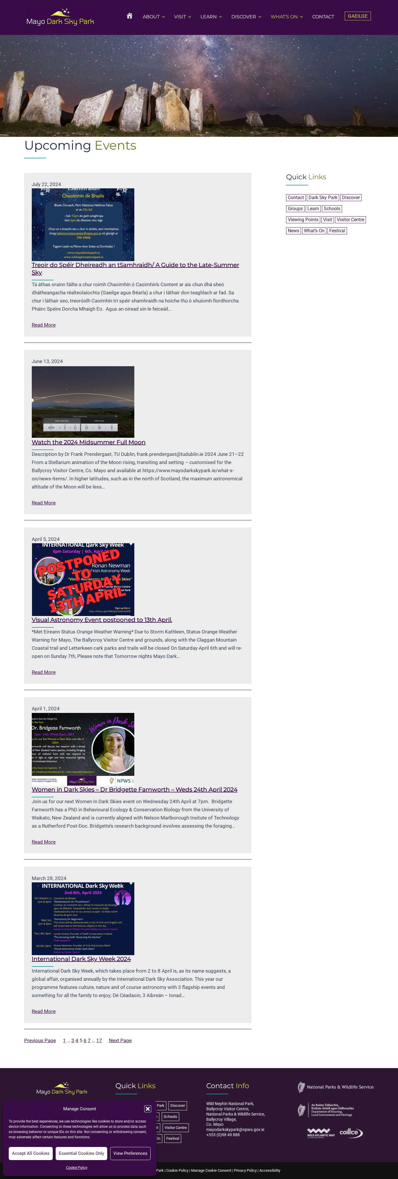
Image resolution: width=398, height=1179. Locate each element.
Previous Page (40, 1040)
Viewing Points (303, 219)
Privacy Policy (245, 1170)
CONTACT (323, 17)
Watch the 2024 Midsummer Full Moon (89, 442)
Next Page (120, 1040)
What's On (314, 230)
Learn (313, 208)
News (293, 230)
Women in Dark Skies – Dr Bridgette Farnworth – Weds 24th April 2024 (134, 789)
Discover (351, 197)
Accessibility (269, 1170)
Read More (44, 325)
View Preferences (130, 1153)
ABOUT (151, 17)
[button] (148, 1109)
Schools (332, 208)
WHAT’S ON (284, 17)
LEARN (208, 17)
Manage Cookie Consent (211, 1170)
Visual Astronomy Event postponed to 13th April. (102, 619)
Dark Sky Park (323, 197)
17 (99, 1040)
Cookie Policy (76, 1168)
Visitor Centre (350, 219)
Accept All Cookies (31, 1153)
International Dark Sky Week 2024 (81, 958)
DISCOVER (243, 17)
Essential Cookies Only (81, 1153)
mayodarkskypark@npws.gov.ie (235, 1129)
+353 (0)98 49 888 (223, 1134)
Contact (296, 197)
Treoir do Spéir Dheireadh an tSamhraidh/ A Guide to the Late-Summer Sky (135, 268)
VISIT (180, 17)
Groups (295, 208)
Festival (337, 230)
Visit (327, 219)
